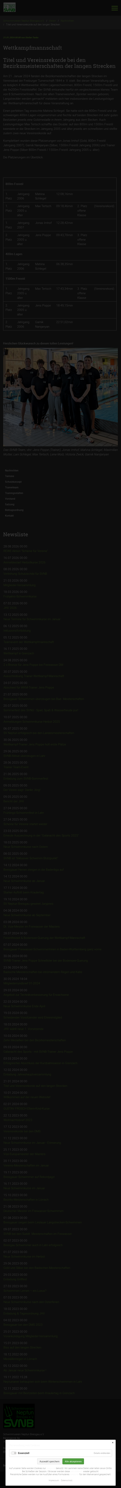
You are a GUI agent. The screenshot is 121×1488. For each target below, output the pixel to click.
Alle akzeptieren (73, 1461)
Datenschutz (66, 1480)
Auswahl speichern (49, 1461)
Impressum (54, 1480)
